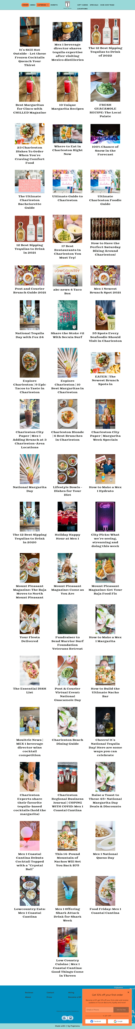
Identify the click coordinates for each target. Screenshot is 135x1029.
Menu (32, 5)
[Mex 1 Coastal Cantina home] (67, 4)
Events (54, 5)
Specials (94, 5)
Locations (82, 9)
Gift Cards (82, 5)
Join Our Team (107, 5)
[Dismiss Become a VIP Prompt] (128, 992)
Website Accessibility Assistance (67, 1011)
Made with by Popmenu (48, 1026)
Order (25, 5)
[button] (43, 5)
